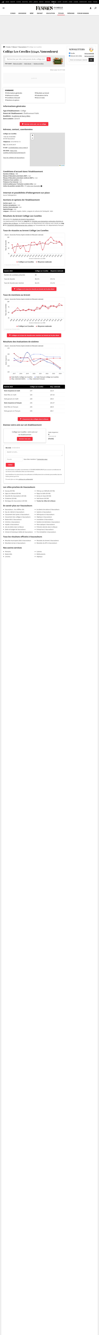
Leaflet (62, 165)
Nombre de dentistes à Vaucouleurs (48, 522)
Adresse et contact (13, 95)
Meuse (15, 47)
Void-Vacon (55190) (43, 498)
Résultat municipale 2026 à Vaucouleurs (18, 540)
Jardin (36, 2)
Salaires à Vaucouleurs (44, 512)
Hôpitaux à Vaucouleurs (44, 517)
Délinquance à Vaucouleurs (45, 514)
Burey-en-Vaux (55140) (44, 496)
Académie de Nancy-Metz (21, 116)
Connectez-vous (42, 459)
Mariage (47, 2)
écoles (61, 13)
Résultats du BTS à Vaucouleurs (47, 543)
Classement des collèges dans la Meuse (35, 419)
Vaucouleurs (23, 47)
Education (50, 13)
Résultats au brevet (42, 93)
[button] (32, 135)
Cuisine (18, 2)
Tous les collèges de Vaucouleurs (13, 158)
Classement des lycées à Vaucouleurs (17, 514)
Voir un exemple (89, 53)
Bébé (31, 13)
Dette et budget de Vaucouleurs (15, 529)
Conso (12, 13)
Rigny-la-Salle (17, 64)
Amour (41, 2)
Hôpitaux (39, 556)
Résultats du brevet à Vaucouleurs (48, 540)
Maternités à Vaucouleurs (13, 519)
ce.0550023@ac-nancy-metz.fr (18, 148)
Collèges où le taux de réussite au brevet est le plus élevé (35, 289)
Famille (53, 2)
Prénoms (70, 13)
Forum (95, 2)
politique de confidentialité (26, 479)
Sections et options (13, 100)
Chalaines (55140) (10, 498)
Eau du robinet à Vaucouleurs (14, 512)
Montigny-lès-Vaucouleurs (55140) (16, 501)
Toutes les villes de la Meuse (46, 501)
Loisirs (76, 2)
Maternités (8, 554)
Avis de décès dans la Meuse (14, 527)
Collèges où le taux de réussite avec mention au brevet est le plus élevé (35, 335)
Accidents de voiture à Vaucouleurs (48, 509)
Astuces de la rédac (76, 56)
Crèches (7, 556)
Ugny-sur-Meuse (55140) (13, 493)
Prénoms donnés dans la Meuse (47, 527)
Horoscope (83, 2)
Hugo (90, 2)
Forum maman (83, 13)
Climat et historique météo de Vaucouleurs (19, 532)
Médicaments (41, 554)
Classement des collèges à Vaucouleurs (17, 517)
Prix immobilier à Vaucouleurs (46, 532)
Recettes (25, 2)
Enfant (40, 13)
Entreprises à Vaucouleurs (45, 529)
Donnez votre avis (35, 124)
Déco (30, 2)
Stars (70, 2)
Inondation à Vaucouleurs (45, 519)
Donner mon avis (24, 439)
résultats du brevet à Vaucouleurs (23, 219)
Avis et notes (40, 98)
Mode (7, 2)
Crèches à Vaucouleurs (12, 522)
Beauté (12, 2)
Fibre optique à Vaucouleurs (46, 524)
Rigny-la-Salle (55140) (43, 493)
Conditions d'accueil (13, 98)
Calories (39, 551)
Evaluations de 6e (42, 95)
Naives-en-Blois (39, 64)
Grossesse (22, 13)
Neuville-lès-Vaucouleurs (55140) (15, 496)
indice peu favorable (33, 186)
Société (65, 2)
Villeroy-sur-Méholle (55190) (46, 491)
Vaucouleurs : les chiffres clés (14, 509)
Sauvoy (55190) (10, 491)
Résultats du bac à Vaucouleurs (15, 543)
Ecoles (9, 47)
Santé (59, 2)
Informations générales (14, 93)
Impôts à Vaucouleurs (12, 524)
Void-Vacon (27, 64)
